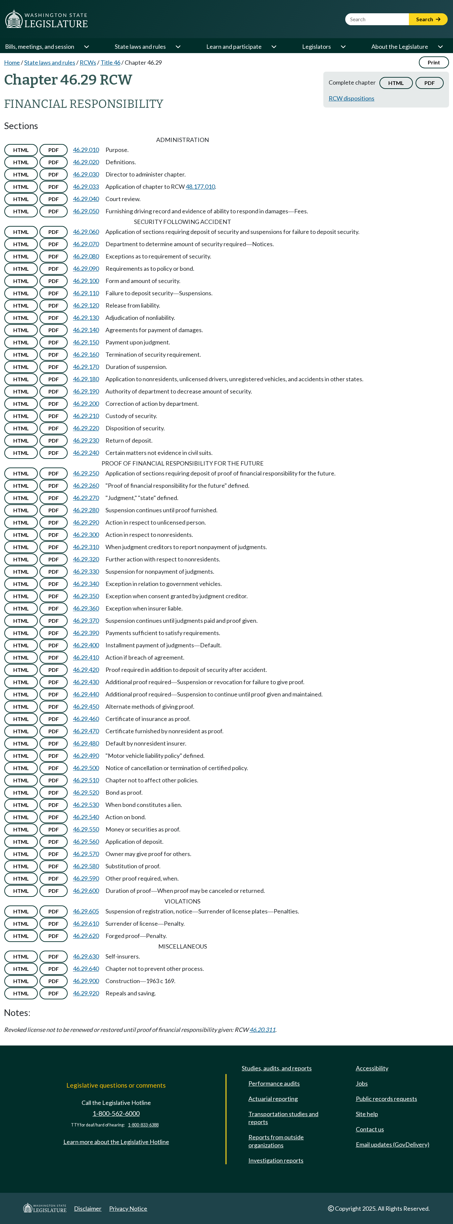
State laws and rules (140, 46)
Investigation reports (275, 1160)
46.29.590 (86, 878)
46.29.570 (86, 853)
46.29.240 (86, 452)
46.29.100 (86, 280)
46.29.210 (86, 415)
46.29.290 (86, 522)
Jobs (362, 1083)
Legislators (316, 46)
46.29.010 (86, 149)
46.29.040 (86, 198)
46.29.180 (86, 379)
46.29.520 (86, 792)
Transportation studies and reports (283, 1117)
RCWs (88, 62)
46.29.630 (86, 956)
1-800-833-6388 (143, 1124)
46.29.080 (86, 256)
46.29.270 (86, 497)
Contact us (370, 1129)
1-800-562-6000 (116, 1113)
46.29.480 (86, 743)
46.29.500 (86, 767)
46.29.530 (86, 804)
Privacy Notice (128, 1208)
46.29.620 (86, 935)
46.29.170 (86, 366)
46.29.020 (86, 162)
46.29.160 (86, 354)
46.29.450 (86, 706)
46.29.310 (86, 546)
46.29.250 (86, 473)
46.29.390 (86, 632)
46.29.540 (86, 817)
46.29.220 (86, 428)
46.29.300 (86, 534)
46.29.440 (86, 694)
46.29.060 (86, 231)
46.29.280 (86, 510)
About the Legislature (399, 46)
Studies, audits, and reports (277, 1068)
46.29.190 (86, 391)
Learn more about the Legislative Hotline (116, 1141)
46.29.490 (86, 755)
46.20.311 (262, 1029)
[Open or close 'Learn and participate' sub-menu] (273, 46)
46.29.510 (86, 780)
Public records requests (386, 1098)
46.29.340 (86, 583)
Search (425, 19)
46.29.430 (86, 681)
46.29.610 (86, 923)
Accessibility (372, 1068)
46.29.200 (86, 403)
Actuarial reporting (273, 1098)
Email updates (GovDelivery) (392, 1144)
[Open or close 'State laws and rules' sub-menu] (177, 46)
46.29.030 (86, 174)
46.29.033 (86, 186)
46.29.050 (86, 211)
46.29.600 (86, 890)
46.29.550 (86, 829)
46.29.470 (86, 731)
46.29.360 (86, 608)
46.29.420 (86, 669)
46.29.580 (86, 866)
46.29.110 (86, 293)
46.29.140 (86, 329)
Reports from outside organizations (276, 1141)
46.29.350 (86, 596)
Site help (367, 1113)
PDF (429, 83)
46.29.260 (86, 485)
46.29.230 (86, 440)
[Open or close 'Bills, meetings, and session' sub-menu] (86, 46)
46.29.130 (86, 317)
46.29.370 (86, 620)
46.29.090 (86, 268)
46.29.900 (86, 980)
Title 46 (110, 62)
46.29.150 (86, 342)
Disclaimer (87, 1208)
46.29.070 (86, 244)
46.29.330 (86, 571)
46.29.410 (86, 657)
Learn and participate (234, 46)
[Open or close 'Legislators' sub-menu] (343, 46)
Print (434, 62)
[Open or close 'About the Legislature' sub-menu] (440, 46)
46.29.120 (86, 305)
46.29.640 (86, 968)
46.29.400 (86, 645)
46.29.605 (86, 911)
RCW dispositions (351, 98)
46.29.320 (86, 559)
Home (12, 62)
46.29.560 (86, 841)
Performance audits (274, 1083)
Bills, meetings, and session (39, 46)
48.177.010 (200, 186)
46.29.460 (86, 718)
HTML (396, 83)
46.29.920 (86, 993)
